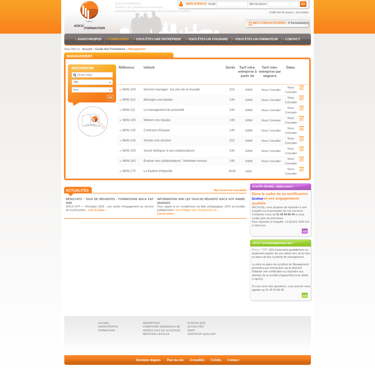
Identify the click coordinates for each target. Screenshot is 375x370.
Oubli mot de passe (281, 12)
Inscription (302, 12)
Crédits (216, 360)
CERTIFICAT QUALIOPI (202, 334)
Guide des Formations (110, 48)
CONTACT (292, 39)
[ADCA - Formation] (89, 29)
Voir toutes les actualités (230, 190)
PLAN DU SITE (196, 323)
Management (137, 48)
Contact (233, 360)
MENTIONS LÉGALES (156, 334)
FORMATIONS (119, 39)
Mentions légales (148, 360)
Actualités (197, 360)
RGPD (191, 330)
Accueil (87, 48)
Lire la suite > (97, 210)
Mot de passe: (258, 3)
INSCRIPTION (151, 323)
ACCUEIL (103, 323)
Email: (212, 3)
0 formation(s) (298, 23)
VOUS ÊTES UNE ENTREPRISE (158, 39)
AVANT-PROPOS (90, 39)
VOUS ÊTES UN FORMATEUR (256, 39)
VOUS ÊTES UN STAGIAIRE (208, 39)
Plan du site (175, 360)
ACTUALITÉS (196, 326)
